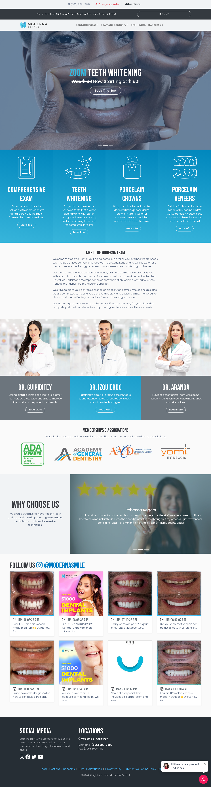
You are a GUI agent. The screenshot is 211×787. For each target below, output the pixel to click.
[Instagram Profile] (22, 758)
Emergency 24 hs (108, 4)
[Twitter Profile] (34, 758)
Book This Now (106, 90)
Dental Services (86, 25)
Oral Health (138, 25)
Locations (134, 4)
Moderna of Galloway (94, 739)
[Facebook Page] (27, 758)
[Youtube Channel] (40, 758)
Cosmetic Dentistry (113, 25)
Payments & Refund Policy (140, 769)
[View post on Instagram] (32, 593)
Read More (35, 409)
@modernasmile (64, 565)
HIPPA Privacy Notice (90, 769)
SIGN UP (164, 14)
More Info (26, 225)
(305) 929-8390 (80, 4)
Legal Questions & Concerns (58, 769)
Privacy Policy (113, 769)
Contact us (155, 25)
